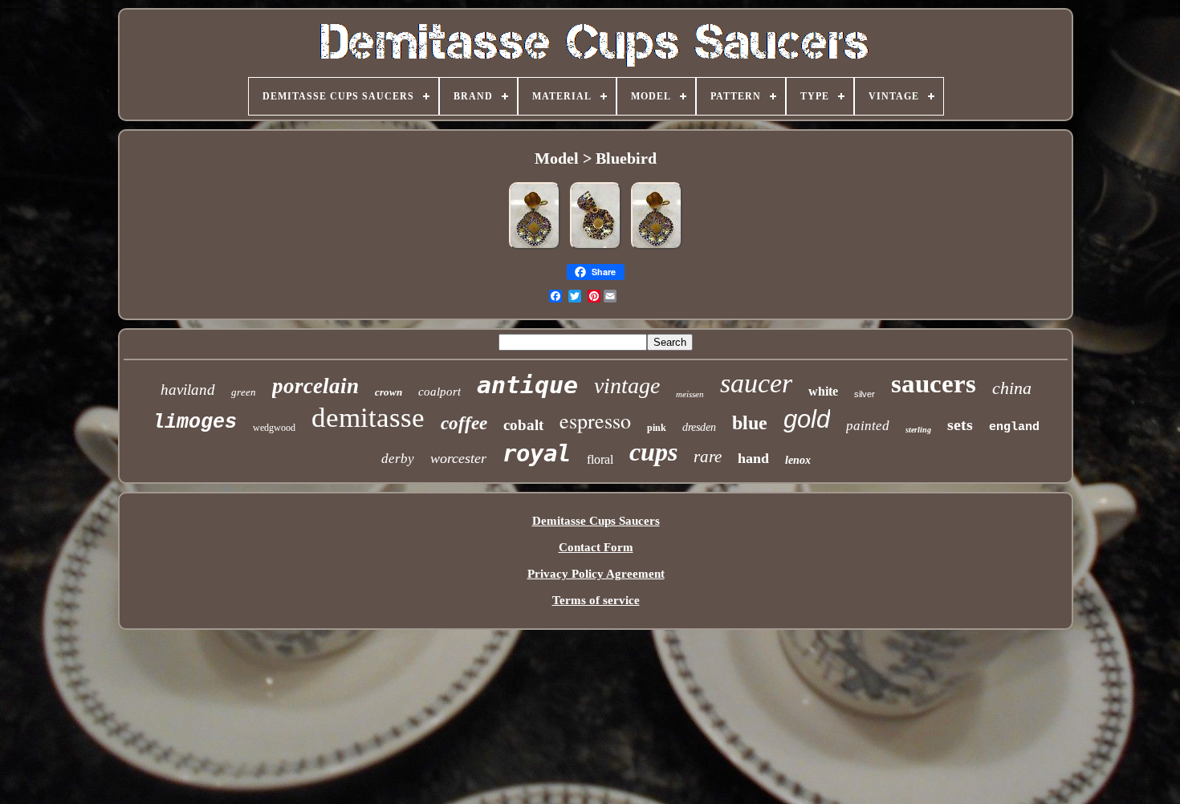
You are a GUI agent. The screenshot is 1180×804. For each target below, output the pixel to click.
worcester (458, 458)
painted (867, 425)
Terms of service (596, 600)
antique (527, 385)
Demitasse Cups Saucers (596, 520)
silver (864, 394)
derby (397, 458)
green (243, 392)
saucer (756, 383)
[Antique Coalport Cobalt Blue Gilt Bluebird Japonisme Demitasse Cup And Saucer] (596, 248)
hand (753, 458)
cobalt (523, 424)
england (1014, 427)
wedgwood (274, 427)
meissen (690, 394)
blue (749, 422)
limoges (195, 422)
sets (960, 424)
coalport (439, 391)
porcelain (315, 386)
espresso (595, 420)
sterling (918, 429)
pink (656, 427)
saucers (933, 383)
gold (806, 419)
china (1011, 388)
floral (600, 459)
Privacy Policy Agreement (596, 573)
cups (653, 451)
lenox (798, 460)
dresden (699, 427)
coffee (464, 423)
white (823, 391)
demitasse (368, 417)
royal (537, 453)
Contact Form (596, 547)
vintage (627, 385)
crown (388, 392)
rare (708, 456)
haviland (188, 389)
